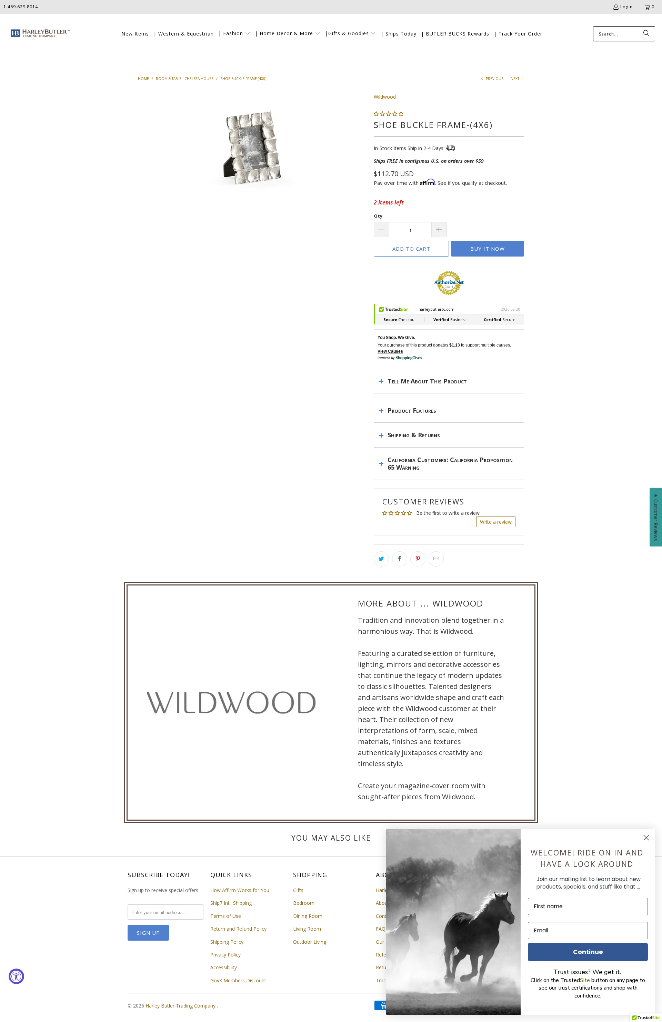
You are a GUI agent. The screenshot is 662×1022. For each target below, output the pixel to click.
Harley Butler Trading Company (181, 1005)
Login (626, 7)
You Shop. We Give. (396, 337)
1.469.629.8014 (20, 7)
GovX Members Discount (238, 980)
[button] (234, 34)
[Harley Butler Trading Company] (39, 34)
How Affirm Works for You (239, 890)
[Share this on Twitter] (381, 559)
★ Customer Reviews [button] (656, 517)
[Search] (646, 33)
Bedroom (303, 903)
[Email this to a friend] (436, 559)
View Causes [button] (390, 351)
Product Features (412, 410)
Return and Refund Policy (238, 928)
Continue (588, 952)
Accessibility (223, 967)
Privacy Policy (225, 954)
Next (515, 78)
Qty (378, 216)
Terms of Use (225, 916)
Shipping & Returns (414, 435)
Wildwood (385, 96)
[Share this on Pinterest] (417, 559)
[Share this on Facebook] (399, 559)
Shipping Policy (226, 942)
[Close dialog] (646, 838)
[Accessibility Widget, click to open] (16, 976)
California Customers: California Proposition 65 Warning (450, 463)
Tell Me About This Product (427, 381)
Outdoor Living (309, 942)
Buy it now (487, 248)
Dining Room (307, 916)
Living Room (307, 928)
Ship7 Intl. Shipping (231, 903)
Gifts (298, 890)
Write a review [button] (496, 522)
